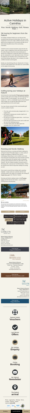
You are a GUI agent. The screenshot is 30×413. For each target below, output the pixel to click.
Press (6, 399)
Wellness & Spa (20, 221)
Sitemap (18, 399)
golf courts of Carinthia (23, 94)
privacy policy (26, 200)
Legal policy (12, 399)
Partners (12, 400)
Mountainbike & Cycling (21, 215)
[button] (3, 200)
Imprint (16, 400)
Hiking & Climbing (8, 215)
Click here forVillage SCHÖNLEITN (15, 248)
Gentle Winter (10, 221)
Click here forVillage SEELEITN (15, 300)
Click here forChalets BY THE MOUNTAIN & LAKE (15, 274)
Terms (22, 399)
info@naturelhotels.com (7, 244)
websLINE (12, 402)
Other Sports (9, 218)
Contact (7, 400)
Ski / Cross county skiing (19, 218)
